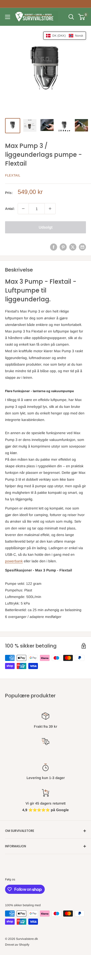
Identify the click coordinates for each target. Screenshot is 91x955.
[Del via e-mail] (82, 247)
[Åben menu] (7, 17)
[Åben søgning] (71, 17)
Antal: (10, 209)
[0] (82, 17)
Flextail (12, 175)
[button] (64, 35)
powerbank (14, 561)
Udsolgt (46, 227)
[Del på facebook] (53, 247)
